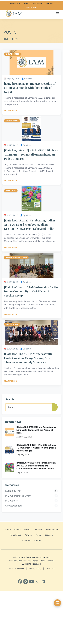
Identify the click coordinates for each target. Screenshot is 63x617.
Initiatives (38, 529)
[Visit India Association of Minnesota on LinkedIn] (43, 581)
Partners (28, 535)
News (38, 535)
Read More (10, 110)
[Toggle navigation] (57, 13)
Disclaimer (50, 568)
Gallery (27, 529)
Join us (27, 3)
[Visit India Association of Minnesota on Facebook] (20, 581)
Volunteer (37, 3)
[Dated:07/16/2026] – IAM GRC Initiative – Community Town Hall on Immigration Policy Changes (31, 154)
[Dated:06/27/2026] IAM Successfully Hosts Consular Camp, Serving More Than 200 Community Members (28, 358)
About (8, 529)
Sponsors (49, 535)
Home (6, 39)
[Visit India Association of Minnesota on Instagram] (25, 581)
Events (17, 529)
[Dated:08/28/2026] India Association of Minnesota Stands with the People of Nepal (30, 88)
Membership (15, 3)
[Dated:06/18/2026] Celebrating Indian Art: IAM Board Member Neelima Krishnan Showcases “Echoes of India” (29, 224)
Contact (49, 3)
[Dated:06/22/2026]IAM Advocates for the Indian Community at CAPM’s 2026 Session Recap (31, 291)
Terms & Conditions (16, 568)
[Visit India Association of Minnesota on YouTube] (31, 581)
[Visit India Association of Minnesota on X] (37, 581)
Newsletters (15, 535)
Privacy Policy (35, 568)
